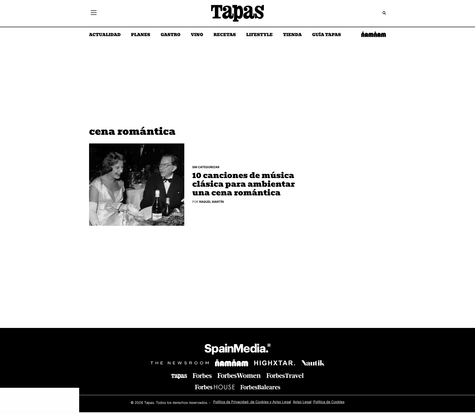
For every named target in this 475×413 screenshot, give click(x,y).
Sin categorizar (205, 167)
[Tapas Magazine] (179, 376)
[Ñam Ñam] (231, 363)
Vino (197, 35)
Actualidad (105, 35)
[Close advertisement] (74, 392)
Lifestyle (259, 35)
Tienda (292, 35)
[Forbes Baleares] (260, 387)
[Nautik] (312, 363)
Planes (140, 35)
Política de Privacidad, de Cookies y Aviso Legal (252, 402)
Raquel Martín (211, 202)
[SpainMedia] (237, 350)
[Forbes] (202, 376)
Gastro (170, 35)
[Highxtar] (274, 363)
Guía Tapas (326, 35)
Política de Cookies (328, 402)
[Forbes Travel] (239, 375)
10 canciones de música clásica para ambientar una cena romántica (243, 184)
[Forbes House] (214, 387)
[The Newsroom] (179, 363)
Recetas (225, 35)
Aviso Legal (302, 402)
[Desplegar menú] (93, 13)
